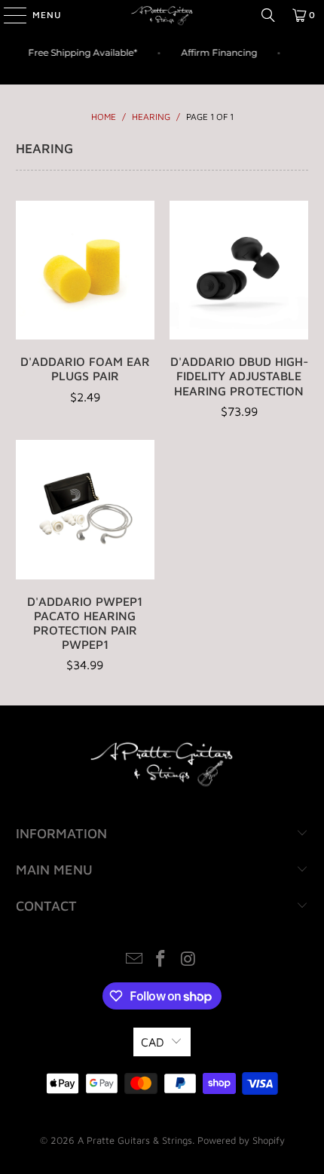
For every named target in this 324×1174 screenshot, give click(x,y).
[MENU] (7, 15)
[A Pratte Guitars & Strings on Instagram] (188, 960)
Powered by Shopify (241, 1140)
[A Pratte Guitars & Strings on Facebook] (161, 960)
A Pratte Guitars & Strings (135, 1140)
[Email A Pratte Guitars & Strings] (134, 960)
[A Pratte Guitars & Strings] (162, 15)
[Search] (268, 15)
